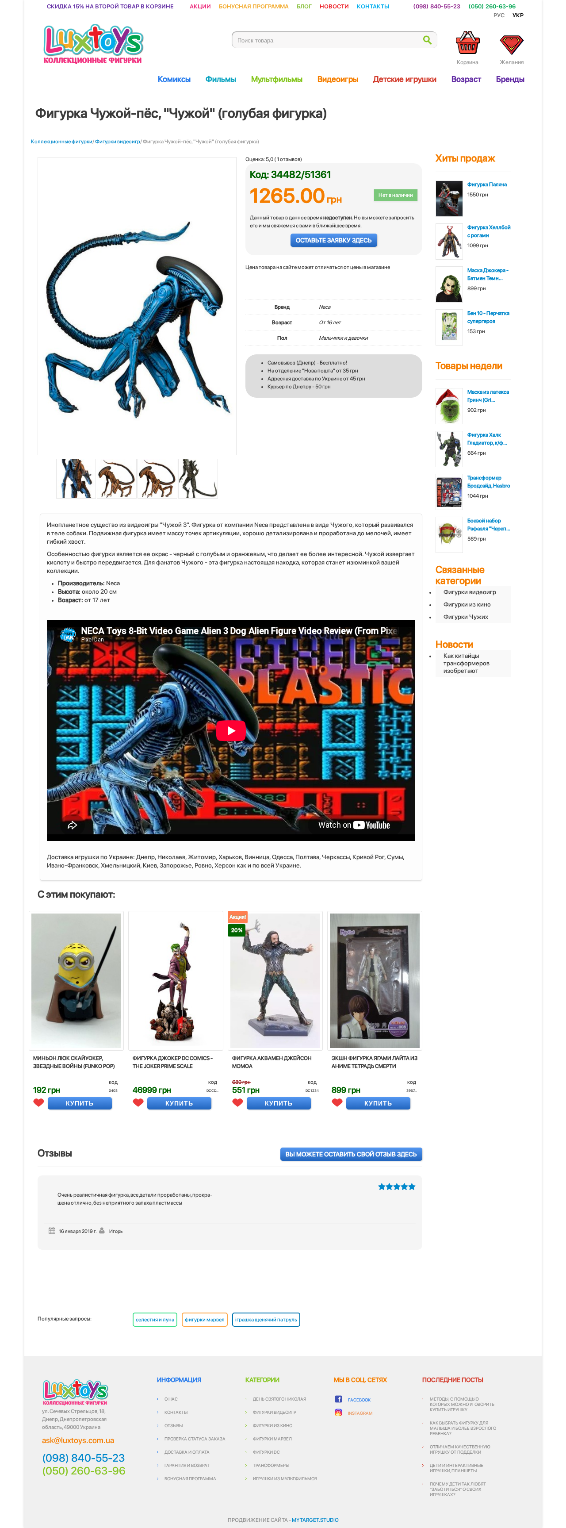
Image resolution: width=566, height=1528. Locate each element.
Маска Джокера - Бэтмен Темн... (488, 274)
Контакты (373, 6)
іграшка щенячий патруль (266, 1320)
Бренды (510, 79)
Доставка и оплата (187, 1452)
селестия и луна (155, 1320)
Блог (304, 6)
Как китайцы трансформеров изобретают (467, 663)
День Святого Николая (279, 1398)
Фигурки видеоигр (117, 141)
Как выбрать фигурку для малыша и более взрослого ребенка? (463, 1428)
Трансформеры (271, 1465)
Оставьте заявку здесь (334, 240)
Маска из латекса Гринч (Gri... (488, 396)
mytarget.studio (315, 1520)
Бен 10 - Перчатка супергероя (488, 317)
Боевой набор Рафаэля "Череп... (488, 525)
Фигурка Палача (487, 184)
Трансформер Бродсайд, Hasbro (488, 482)
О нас (171, 1398)
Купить (80, 1103)
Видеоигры (337, 79)
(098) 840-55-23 (436, 6)
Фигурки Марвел (272, 1438)
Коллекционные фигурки (61, 141)
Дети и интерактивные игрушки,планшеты (456, 1468)
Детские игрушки (404, 79)
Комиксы (174, 79)
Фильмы (221, 79)
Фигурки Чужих (466, 616)
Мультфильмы (276, 79)
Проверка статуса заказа (195, 1438)
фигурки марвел (205, 1320)
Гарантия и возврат (187, 1465)
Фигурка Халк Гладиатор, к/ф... (487, 439)
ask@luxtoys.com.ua (78, 1440)
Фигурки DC (266, 1452)
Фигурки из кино (467, 604)
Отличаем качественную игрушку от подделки (460, 1449)
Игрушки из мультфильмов (285, 1478)
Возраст (466, 79)
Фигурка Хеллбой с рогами (489, 231)
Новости (334, 6)
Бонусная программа (254, 6)
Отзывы (173, 1425)
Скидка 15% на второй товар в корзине (110, 6)
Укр (518, 15)
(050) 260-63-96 (492, 6)
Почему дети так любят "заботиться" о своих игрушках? (458, 1489)
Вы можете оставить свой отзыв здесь (351, 1154)
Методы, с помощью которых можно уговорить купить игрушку (462, 1404)
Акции (200, 6)
